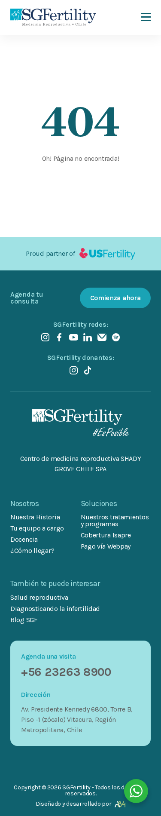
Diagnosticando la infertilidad (55, 608)
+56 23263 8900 (66, 672)
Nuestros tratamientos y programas (115, 520)
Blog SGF (24, 620)
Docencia (24, 539)
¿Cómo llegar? (32, 550)
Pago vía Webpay (106, 546)
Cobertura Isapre (106, 535)
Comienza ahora (115, 298)
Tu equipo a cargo (37, 528)
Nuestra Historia (35, 517)
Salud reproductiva (39, 597)
